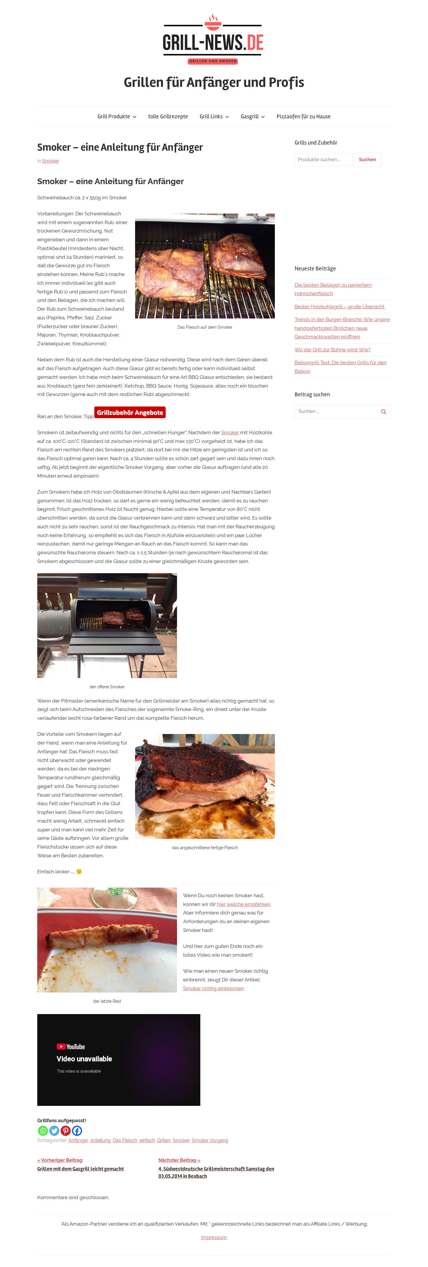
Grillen (164, 1140)
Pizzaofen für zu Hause (304, 116)
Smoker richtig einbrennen (213, 988)
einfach (147, 1140)
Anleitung (100, 1140)
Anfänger (78, 1140)
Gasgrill (250, 116)
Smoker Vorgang (210, 1140)
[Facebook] (77, 1131)
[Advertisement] (343, 215)
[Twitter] (54, 1131)
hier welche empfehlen (243, 904)
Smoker (50, 161)
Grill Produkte (114, 116)
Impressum (214, 1237)
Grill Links (211, 116)
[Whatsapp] (43, 1131)
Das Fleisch (125, 1140)
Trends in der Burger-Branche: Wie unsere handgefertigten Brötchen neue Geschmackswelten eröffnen (342, 328)
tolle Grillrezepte (168, 116)
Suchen (367, 159)
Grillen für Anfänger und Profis (214, 82)
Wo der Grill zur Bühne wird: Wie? (333, 350)
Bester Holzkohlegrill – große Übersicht (340, 306)
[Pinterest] (66, 1131)
